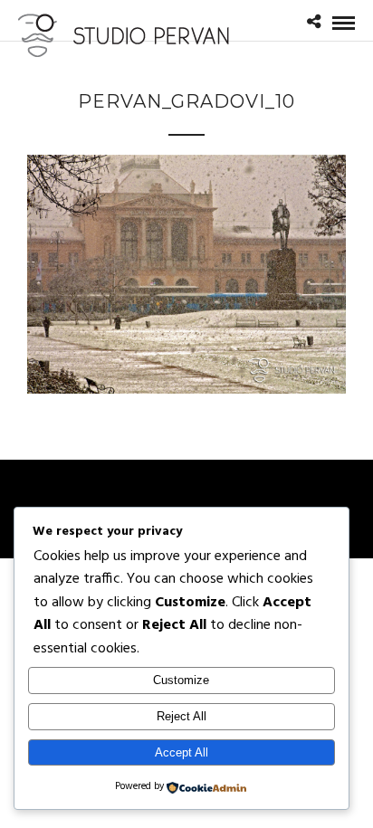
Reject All (181, 716)
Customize (181, 680)
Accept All (181, 752)
